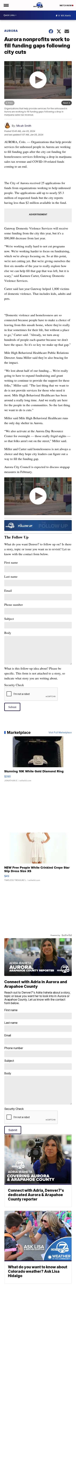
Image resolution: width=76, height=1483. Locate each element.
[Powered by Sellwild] (67, 935)
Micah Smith (23, 125)
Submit (12, 707)
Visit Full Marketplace (60, 732)
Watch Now (66, 5)
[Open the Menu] (6, 5)
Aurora (11, 31)
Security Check (14, 685)
